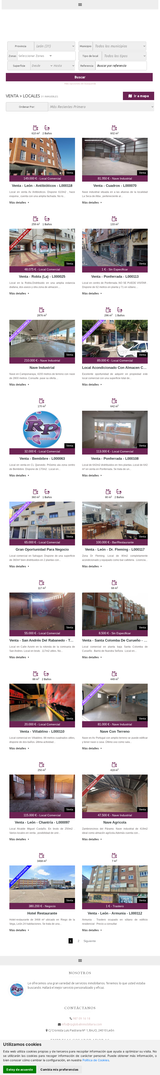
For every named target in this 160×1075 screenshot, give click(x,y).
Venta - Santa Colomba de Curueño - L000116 (119, 640)
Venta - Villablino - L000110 (42, 731)
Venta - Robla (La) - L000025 (42, 277)
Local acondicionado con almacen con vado (119, 368)
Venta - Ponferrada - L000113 (115, 277)
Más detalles (18, 202)
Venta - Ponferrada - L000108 (115, 459)
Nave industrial (42, 368)
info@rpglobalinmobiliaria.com (82, 1024)
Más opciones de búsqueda (80, 83)
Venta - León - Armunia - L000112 (115, 913)
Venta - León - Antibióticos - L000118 (42, 186)
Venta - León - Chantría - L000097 (42, 822)
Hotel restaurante (42, 913)
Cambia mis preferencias (59, 1069)
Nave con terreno (115, 731)
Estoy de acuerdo (19, 1069)
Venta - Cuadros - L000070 (114, 186)
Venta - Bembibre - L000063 (42, 459)
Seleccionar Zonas (31, 56)
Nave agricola (114, 822)
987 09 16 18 (81, 1018)
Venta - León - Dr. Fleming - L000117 (115, 549)
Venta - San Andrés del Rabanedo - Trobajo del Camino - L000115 (63, 640)
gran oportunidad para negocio (42, 549)
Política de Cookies (95, 1060)
